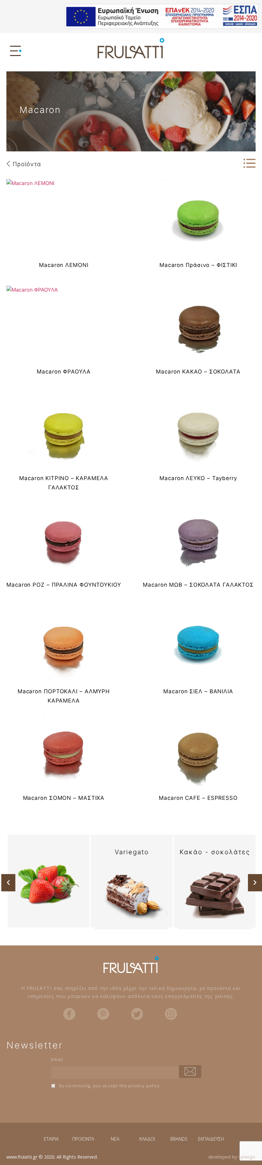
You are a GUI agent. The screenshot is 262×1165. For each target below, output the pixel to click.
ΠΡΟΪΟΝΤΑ (83, 1139)
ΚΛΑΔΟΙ (147, 1139)
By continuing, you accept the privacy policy (109, 1086)
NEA (115, 1139)
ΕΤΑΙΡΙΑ (51, 1139)
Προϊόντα (27, 164)
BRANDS (179, 1139)
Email (57, 1059)
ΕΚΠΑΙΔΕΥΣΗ (211, 1139)
